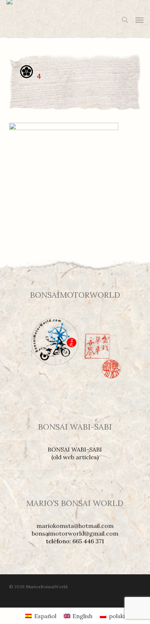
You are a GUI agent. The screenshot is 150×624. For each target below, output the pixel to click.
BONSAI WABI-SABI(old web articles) (75, 453)
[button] (139, 19)
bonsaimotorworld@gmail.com (75, 533)
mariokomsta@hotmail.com (75, 525)
